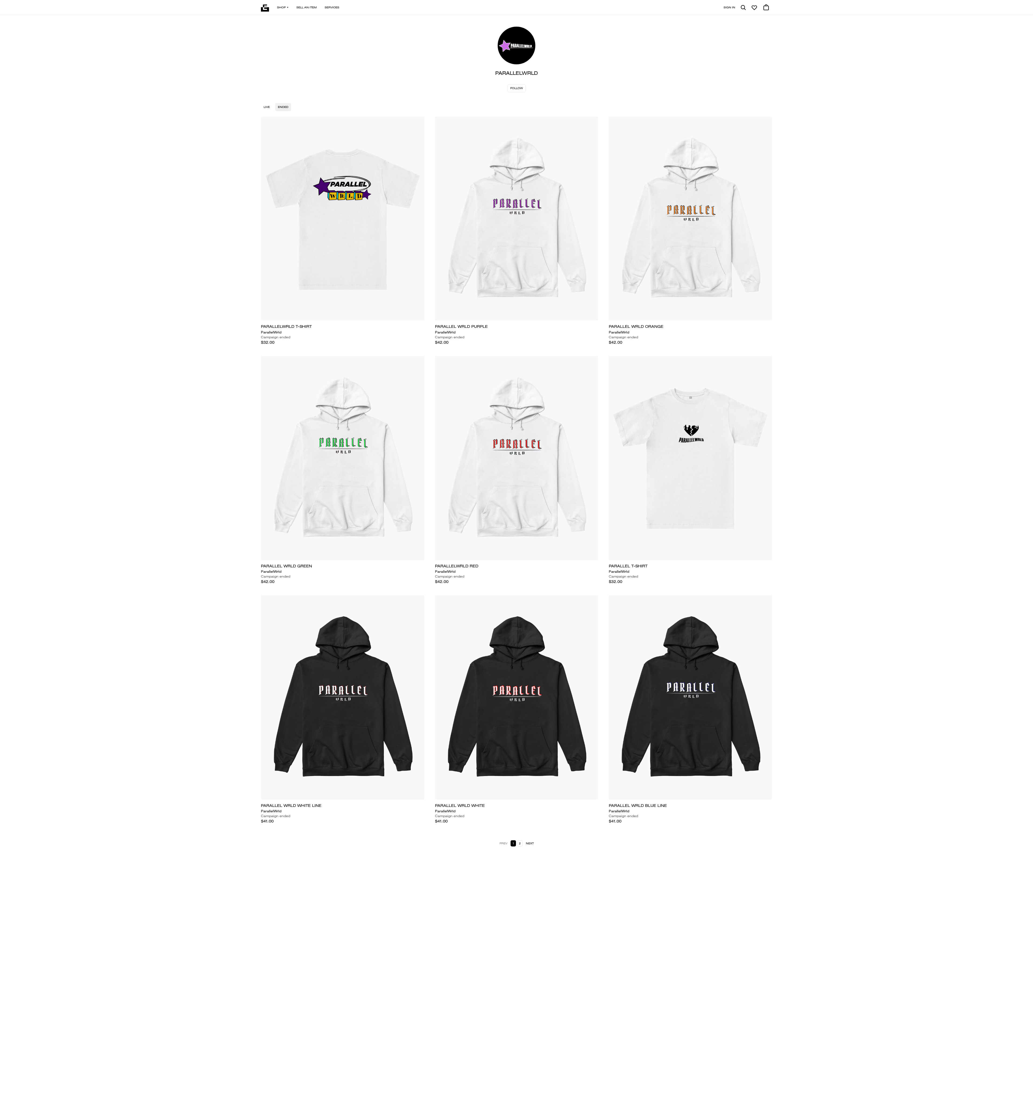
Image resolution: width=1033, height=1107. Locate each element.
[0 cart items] (766, 7)
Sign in (729, 7)
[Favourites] (754, 7)
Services (332, 7)
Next (530, 843)
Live (267, 107)
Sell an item (306, 7)
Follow (516, 88)
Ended (283, 107)
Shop (281, 7)
